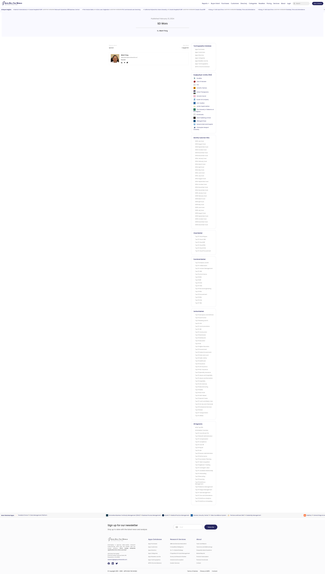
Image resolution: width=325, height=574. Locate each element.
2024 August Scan (200, 178)
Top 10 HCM (198, 283)
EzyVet (166, 515)
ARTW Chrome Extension (202, 67)
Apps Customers (200, 52)
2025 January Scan (200, 193)
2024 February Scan (201, 161)
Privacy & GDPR (205, 571)
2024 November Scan (201, 187)
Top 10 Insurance (200, 364)
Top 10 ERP (198, 280)
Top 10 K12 (198, 343)
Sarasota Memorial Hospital (205, 124)
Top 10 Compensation (201, 439)
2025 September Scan (201, 216)
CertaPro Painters (202, 88)
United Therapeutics (203, 92)
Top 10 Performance (201, 456)
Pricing (269, 3)
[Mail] (125, 63)
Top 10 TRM (198, 303)
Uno (198, 85)
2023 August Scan (200, 144)
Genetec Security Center (200, 515)
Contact (198, 563)
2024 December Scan (201, 190)
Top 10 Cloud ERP (200, 242)
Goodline (199, 78)
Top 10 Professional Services (203, 407)
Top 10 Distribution (200, 338)
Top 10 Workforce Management (200, 483)
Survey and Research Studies (178, 556)
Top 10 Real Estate (200, 335)
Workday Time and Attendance (245, 9)
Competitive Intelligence (177, 547)
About (283, 3)
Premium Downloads (202, 560)
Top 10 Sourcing (199, 479)
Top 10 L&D (198, 450)
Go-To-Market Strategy (176, 550)
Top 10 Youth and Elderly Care (204, 401)
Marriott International (20, 9)
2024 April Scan (199, 167)
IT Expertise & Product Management (180, 553)
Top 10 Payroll (199, 447)
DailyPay (308, 515)
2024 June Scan (200, 173)
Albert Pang (163, 31)
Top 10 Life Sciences (201, 384)
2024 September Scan (201, 181)
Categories (253, 3)
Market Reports (200, 553)
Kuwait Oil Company (203, 99)
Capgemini (185, 48)
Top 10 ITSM (198, 286)
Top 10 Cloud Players (201, 236)
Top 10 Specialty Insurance (203, 372)
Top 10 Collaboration (201, 265)
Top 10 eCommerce (201, 274)
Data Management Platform (38, 515)
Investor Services (175, 563)
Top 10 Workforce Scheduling (203, 501)
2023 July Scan (199, 141)
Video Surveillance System (218, 515)
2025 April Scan (199, 202)
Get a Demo (318, 3)
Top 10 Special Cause (201, 398)
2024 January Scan (201, 158)
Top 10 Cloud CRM (200, 239)
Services (276, 3)
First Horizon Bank (88, 9)
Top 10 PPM (198, 291)
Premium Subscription (202, 556)
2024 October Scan (201, 184)
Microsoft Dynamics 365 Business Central (67, 9)
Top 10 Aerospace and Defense (204, 315)
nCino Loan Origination (102, 9)
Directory (244, 3)
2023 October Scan (201, 150)
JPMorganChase (201, 121)
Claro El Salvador (201, 81)
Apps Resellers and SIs (201, 61)
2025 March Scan (200, 199)
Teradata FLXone (22, 515)
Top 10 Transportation (201, 413)
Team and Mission (201, 544)
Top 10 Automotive (200, 318)
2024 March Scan (200, 164)
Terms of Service (192, 571)
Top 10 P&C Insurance (201, 369)
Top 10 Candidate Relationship (204, 470)
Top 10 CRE (198, 329)
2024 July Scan (199, 176)
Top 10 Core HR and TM (202, 433)
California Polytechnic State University (155, 9)
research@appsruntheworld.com (117, 559)
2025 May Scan (199, 204)
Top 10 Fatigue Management (203, 490)
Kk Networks (200, 114)
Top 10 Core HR (199, 445)
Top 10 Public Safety (201, 358)
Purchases (225, 3)
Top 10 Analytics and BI (201, 263)
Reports (205, 3)
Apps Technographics (201, 64)
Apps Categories (200, 58)
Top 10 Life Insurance (201, 366)
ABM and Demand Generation (178, 544)
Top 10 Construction (201, 332)
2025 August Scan (200, 213)
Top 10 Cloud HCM (200, 248)
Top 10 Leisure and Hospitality (203, 375)
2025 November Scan (201, 222)
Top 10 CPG (198, 323)
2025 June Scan (199, 207)
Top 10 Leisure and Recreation (204, 378)
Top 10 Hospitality (200, 381)
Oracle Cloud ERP (200, 9)
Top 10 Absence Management (204, 487)
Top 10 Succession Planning (203, 459)
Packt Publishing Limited (204, 118)
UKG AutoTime (219, 9)
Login (289, 3)
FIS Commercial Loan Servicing (131, 9)
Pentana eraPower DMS (236, 515)
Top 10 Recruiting (200, 476)
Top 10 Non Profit (200, 392)
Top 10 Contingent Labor (202, 468)
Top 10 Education (200, 341)
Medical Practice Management (180, 515)
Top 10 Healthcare (200, 361)
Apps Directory (199, 55)
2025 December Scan (201, 225)
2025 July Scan (199, 210)
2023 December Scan (201, 155)
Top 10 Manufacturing (201, 387)
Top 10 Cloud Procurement (203, 251)
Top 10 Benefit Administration (203, 436)
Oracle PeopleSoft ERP (35, 9)
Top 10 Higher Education (202, 346)
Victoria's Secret (201, 96)
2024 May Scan (199, 170)
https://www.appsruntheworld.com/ (129, 57)
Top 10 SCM (198, 300)
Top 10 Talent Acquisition (202, 462)
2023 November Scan (201, 153)
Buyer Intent (215, 3)
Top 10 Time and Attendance (203, 495)
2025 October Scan (201, 219)
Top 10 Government (201, 349)
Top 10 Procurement (201, 294)
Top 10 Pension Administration (204, 453)
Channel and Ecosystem (176, 560)
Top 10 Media (199, 390)
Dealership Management (253, 515)
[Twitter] (128, 63)
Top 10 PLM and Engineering (203, 288)
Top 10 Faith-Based (200, 395)
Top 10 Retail (198, 410)
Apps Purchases (199, 49)
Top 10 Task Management (202, 492)
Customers (235, 3)
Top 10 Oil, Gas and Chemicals (204, 404)
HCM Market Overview (201, 430)
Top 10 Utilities (199, 415)
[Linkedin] (122, 63)
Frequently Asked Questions (204, 550)
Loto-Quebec (201, 103)
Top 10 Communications (202, 326)
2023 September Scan (201, 147)
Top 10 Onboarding (200, 473)
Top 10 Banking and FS (201, 320)
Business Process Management (151, 515)
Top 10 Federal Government (203, 352)
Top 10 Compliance (201, 442)
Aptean (111, 48)
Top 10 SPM (198, 297)
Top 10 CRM (198, 271)
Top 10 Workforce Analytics (203, 498)
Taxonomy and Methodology (204, 547)
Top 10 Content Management (204, 268)
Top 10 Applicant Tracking (202, 465)
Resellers (262, 3)
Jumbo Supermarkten (203, 106)
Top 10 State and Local (201, 355)
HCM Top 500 (199, 427)
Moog (210, 9)
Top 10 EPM (198, 277)
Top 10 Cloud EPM (200, 245)
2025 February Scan (201, 196)
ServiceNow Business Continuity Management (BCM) (123, 515)
